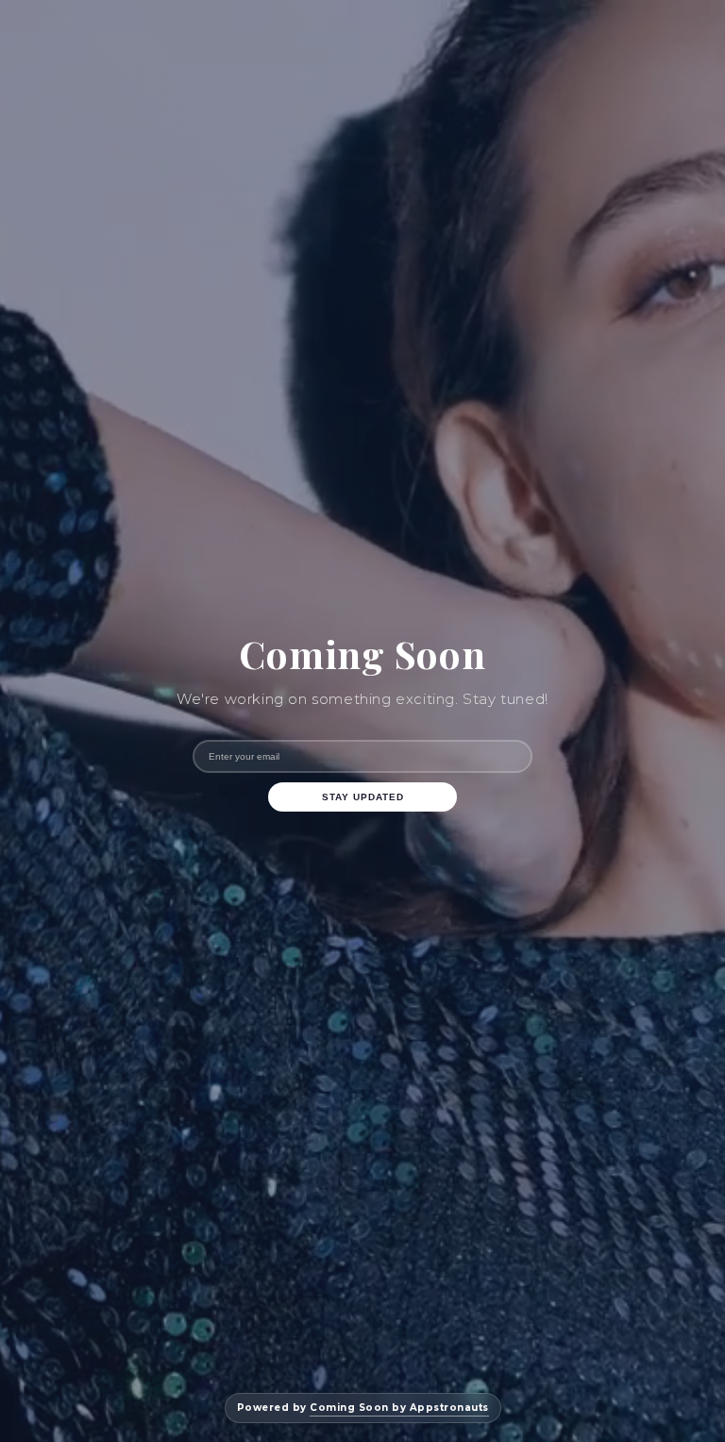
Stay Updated (363, 797)
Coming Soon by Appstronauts (399, 1407)
